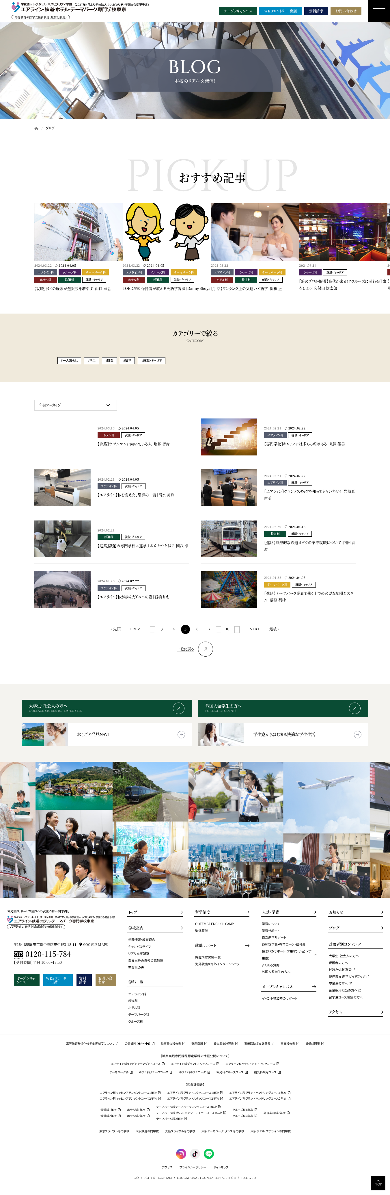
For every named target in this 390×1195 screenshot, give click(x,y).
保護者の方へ (338, 962)
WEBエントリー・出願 (280, 10)
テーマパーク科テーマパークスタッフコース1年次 (186, 1107)
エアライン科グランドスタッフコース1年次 (193, 1092)
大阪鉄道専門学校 (147, 1131)
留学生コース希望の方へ (346, 997)
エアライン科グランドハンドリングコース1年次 (257, 1092)
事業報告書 (288, 1043)
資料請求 (316, 10)
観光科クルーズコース (230, 1072)
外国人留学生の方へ (276, 971)
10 (227, 629)
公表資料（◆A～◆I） (137, 1043)
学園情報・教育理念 (141, 939)
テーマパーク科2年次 (169, 1118)
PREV (135, 629)
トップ (132, 912)
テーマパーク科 (138, 1014)
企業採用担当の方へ (343, 990)
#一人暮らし (69, 360)
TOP (378, 1184)
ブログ (334, 928)
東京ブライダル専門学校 (114, 1131)
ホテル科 (134, 1007)
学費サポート (271, 930)
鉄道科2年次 (108, 1116)
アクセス (335, 1011)
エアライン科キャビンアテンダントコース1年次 (128, 1092)
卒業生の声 (136, 967)
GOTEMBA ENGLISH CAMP (214, 923)
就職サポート (206, 945)
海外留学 (201, 930)
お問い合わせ (346, 10)
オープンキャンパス (238, 10)
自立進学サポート (274, 937)
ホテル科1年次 (136, 1109)
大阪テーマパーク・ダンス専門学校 (222, 1131)
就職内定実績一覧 (208, 957)
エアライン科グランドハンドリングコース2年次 (257, 1098)
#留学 (127, 360)
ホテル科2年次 (136, 1116)
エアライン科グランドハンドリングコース (250, 1064)
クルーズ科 (135, 1021)
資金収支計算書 (224, 1043)
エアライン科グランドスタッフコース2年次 (193, 1098)
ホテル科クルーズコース (153, 1072)
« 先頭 (116, 629)
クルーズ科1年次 (242, 1109)
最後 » (274, 629)
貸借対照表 (312, 1043)
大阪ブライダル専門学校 (180, 1131)
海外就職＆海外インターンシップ (217, 963)
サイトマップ (220, 1167)
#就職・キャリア (151, 360)
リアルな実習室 (138, 953)
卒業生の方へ (338, 983)
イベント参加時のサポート (279, 998)
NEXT (254, 629)
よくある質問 (270, 965)
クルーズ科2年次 (242, 1116)
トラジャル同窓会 (340, 969)
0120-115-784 (48, 954)
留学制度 (202, 912)
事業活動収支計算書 (257, 1043)
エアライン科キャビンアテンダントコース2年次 (128, 1098)
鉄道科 (133, 1000)
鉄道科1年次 (108, 1109)
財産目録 (197, 1043)
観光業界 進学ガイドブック (347, 976)
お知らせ (336, 912)
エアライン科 (137, 994)
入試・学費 (270, 912)
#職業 (109, 360)
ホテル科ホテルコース (192, 1072)
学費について (271, 923)
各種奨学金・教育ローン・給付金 (283, 944)
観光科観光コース (265, 1072)
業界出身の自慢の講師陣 (145, 960)
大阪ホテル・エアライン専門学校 (271, 1131)
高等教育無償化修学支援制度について (90, 1043)
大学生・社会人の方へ (344, 955)
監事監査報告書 (171, 1043)
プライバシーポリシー (193, 1167)
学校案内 (135, 928)
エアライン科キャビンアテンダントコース (136, 1064)
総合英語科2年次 (274, 1113)
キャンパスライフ (139, 946)
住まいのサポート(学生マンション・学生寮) (286, 954)
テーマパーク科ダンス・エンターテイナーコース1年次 (189, 1113)
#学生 (91, 360)
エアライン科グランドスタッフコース (193, 1064)
